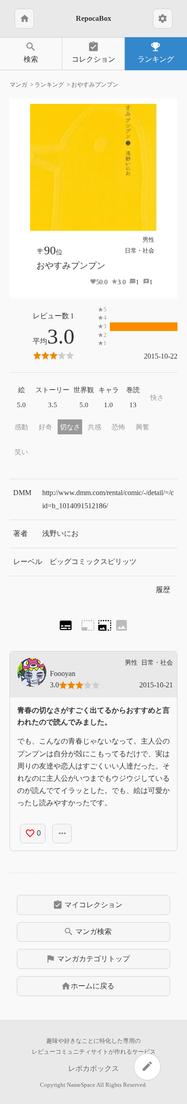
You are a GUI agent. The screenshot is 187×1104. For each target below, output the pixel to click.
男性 (148, 239)
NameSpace (81, 1085)
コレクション (93, 52)
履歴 (163, 589)
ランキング (156, 52)
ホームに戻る (87, 986)
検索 (31, 52)
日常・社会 (139, 250)
